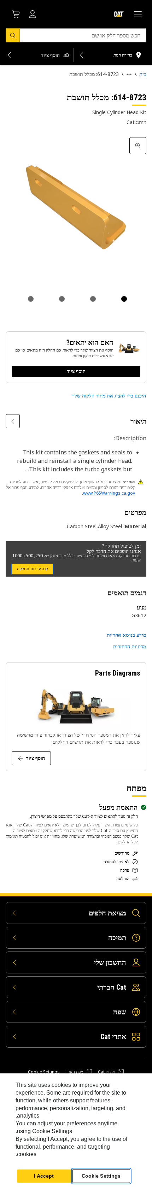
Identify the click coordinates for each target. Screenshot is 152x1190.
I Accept (44, 1176)
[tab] (124, 299)
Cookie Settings (44, 1072)
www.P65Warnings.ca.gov (109, 493)
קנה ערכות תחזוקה (32, 569)
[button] (109, 396)
